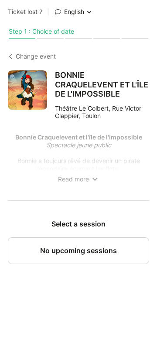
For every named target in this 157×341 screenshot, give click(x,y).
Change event (36, 56)
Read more (74, 179)
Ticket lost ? (25, 11)
